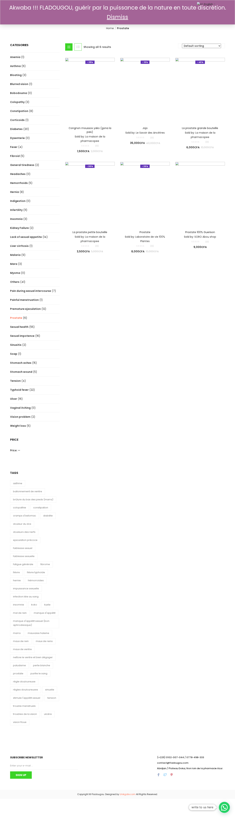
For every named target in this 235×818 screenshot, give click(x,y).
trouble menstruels (24, 706)
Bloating (16, 75)
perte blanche (41, 665)
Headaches (18, 174)
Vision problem (20, 417)
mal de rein (20, 613)
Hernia (14, 192)
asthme (17, 483)
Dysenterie (17, 138)
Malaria (15, 255)
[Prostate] (145, 193)
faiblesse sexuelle (24, 556)
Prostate (16, 318)
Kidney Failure (19, 228)
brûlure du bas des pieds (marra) (33, 499)
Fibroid (15, 156)
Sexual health (19, 327)
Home (110, 28)
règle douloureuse (24, 681)
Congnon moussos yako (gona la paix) (90, 130)
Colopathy (17, 102)
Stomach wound (21, 372)
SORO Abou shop (205, 237)
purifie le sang (38, 673)
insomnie (18, 604)
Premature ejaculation (25, 309)
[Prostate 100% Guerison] (200, 193)
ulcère (48, 714)
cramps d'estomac (24, 515)
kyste (47, 604)
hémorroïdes (36, 580)
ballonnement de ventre (27, 491)
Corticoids (17, 120)
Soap (13, 354)
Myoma (15, 273)
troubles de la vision (25, 714)
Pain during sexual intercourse (30, 291)
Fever (13, 147)
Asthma (15, 66)
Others (14, 282)
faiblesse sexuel (22, 548)
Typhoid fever (19, 390)
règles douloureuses (25, 689)
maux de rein (21, 641)
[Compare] (90, 116)
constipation (40, 507)
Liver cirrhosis (19, 246)
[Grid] (69, 47)
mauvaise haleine (38, 633)
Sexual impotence (22, 336)
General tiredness (22, 165)
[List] (78, 47)
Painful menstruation (24, 300)
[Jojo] (145, 89)
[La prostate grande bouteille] (200, 89)
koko (34, 604)
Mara (13, 264)
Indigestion (18, 201)
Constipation (19, 111)
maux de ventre (22, 649)
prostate (18, 673)
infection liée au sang (26, 596)
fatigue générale (23, 564)
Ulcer (13, 399)
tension (51, 698)
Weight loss (18, 426)
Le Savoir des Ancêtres (150, 133)
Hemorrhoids (19, 183)
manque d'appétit (44, 613)
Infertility (16, 210)
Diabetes (16, 129)
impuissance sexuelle (26, 588)
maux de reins (44, 641)
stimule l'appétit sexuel (26, 698)
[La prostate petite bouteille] (90, 193)
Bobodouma (18, 93)
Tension (15, 381)
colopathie (19, 507)
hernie (17, 580)
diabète (48, 515)
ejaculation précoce (25, 540)
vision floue (19, 722)
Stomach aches (20, 363)
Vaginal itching (20, 408)
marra (17, 633)
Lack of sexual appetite (26, 237)
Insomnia (16, 219)
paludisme (19, 665)
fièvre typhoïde (36, 572)
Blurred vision (19, 84)
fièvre (16, 572)
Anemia (15, 57)
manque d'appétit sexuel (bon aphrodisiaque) (31, 623)
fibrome (45, 564)
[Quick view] (82, 116)
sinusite (49, 689)
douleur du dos (22, 524)
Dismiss (117, 17)
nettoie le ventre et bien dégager (33, 657)
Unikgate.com (127, 794)
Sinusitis (15, 345)
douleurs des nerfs (24, 532)
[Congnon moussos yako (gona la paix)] (90, 89)
